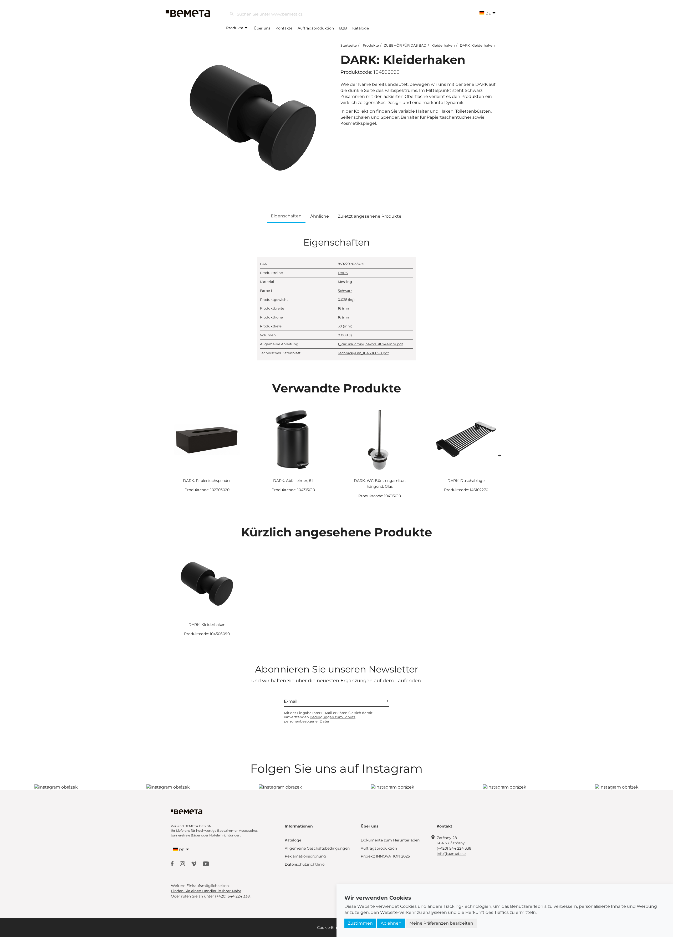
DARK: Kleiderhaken (477, 45)
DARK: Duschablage (466, 480)
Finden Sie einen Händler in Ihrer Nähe (206, 891)
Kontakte (284, 28)
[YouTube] (206, 863)
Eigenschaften (286, 215)
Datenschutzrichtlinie (304, 864)
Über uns (262, 28)
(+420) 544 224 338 (454, 848)
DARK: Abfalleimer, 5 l (293, 480)
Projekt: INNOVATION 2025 (385, 856)
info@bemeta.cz (451, 853)
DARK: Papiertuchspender (207, 480)
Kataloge (360, 28)
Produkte (235, 28)
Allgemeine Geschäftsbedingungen (317, 848)
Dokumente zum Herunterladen (390, 840)
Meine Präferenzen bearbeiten (441, 923)
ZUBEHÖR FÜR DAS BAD (405, 45)
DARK (343, 273)
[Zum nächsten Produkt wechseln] (499, 455)
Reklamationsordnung (305, 856)
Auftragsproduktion (316, 28)
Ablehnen (391, 923)
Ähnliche (319, 216)
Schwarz (345, 290)
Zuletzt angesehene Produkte (369, 216)
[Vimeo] (194, 863)
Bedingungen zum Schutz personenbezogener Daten (319, 719)
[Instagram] (183, 863)
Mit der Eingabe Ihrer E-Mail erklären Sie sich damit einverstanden (328, 717)
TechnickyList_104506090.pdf (363, 353)
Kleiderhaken (443, 45)
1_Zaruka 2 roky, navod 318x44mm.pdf (370, 344)
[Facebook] (173, 863)
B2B (343, 28)
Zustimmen (360, 923)
